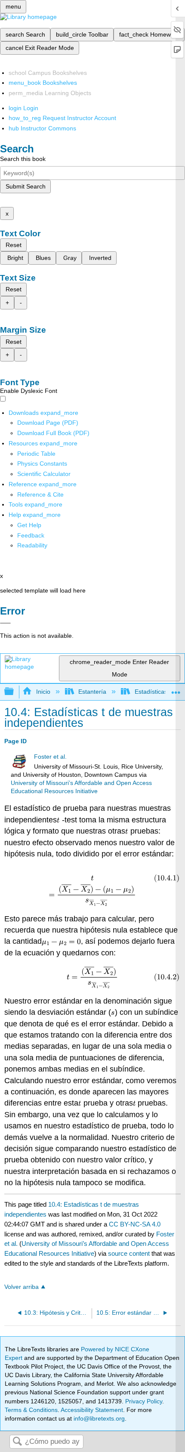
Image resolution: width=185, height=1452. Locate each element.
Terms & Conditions (31, 1409)
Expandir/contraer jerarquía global (14, 691)
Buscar (17, 1442)
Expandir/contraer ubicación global (176, 689)
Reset (14, 244)
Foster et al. (50, 757)
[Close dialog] (5, 623)
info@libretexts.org (98, 1418)
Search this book (23, 158)
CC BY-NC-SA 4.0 (134, 1224)
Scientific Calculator (44, 473)
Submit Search (26, 186)
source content (129, 1253)
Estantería (92, 691)
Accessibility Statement (92, 1409)
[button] (30, 535)
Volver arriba (21, 1287)
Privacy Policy (143, 1401)
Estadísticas (151, 691)
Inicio (43, 691)
